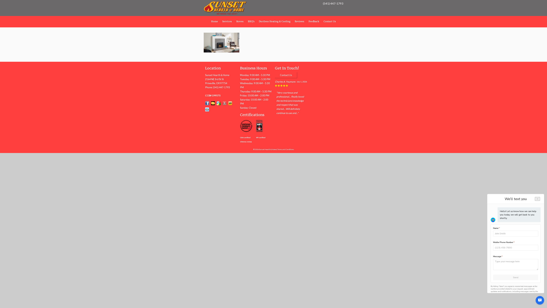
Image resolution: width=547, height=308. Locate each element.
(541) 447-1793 (221, 87)
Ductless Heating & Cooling (274, 21)
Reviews (299, 21)
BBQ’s (251, 21)
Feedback (314, 21)
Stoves (240, 21)
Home (214, 21)
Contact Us (329, 21)
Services (227, 21)
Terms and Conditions (285, 149)
